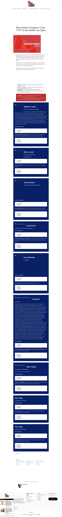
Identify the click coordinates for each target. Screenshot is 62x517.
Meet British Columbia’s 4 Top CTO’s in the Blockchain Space (20, 462)
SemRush (20, 98)
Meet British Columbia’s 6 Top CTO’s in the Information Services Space (30, 462)
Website (18, 139)
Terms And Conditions (29, 500)
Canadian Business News (41, 494)
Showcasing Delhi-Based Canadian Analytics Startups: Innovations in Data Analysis (9, 510)
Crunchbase (37, 96)
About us (27, 495)
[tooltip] (25, 481)
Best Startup (24, 484)
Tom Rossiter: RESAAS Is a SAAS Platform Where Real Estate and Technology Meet (9, 503)
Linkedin (18, 131)
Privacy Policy (28, 501)
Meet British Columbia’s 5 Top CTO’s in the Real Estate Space (40, 462)
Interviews (39, 496)
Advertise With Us (29, 496)
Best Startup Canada (21, 54)
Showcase (38, 499)
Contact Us (28, 498)
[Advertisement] (31, 16)
